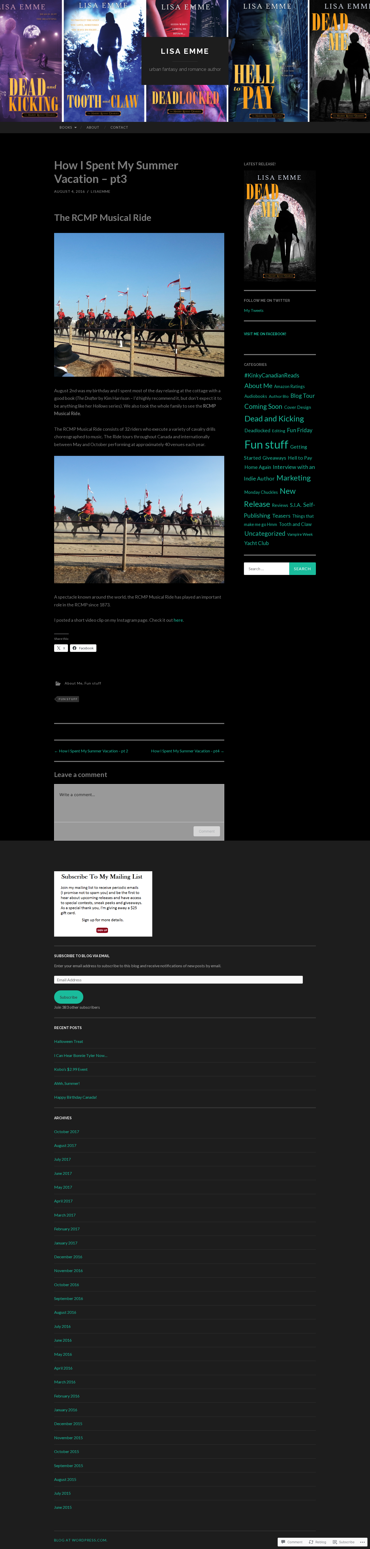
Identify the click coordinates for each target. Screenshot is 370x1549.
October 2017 (66, 1131)
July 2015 (62, 1493)
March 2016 (65, 1381)
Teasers (281, 515)
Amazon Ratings (289, 386)
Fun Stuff (68, 699)
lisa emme (185, 51)
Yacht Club (256, 543)
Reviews (280, 505)
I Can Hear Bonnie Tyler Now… (80, 1055)
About (93, 127)
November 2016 (68, 1270)
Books (66, 127)
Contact (119, 127)
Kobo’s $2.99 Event (71, 1069)
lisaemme (100, 191)
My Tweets (254, 310)
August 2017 (65, 1145)
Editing (278, 430)
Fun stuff (93, 683)
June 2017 (63, 1173)
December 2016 (68, 1256)
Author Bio (279, 396)
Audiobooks (255, 396)
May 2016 (63, 1354)
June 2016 (63, 1340)
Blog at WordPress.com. (80, 1540)
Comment (207, 831)
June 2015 (63, 1507)
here (178, 620)
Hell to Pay (300, 458)
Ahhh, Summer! (67, 1083)
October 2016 (66, 1284)
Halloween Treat (68, 1041)
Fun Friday (299, 430)
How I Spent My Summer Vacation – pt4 (187, 750)
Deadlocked (257, 430)
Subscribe (68, 997)
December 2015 (68, 1423)
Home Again (257, 467)
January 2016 (65, 1409)
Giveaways (274, 458)
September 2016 (68, 1298)
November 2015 (68, 1437)
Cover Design (297, 407)
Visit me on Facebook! (265, 334)
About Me (74, 683)
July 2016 (62, 1326)
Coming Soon (263, 406)
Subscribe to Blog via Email (82, 956)
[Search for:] (280, 568)
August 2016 (65, 1312)
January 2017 (65, 1242)
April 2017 (63, 1200)
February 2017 (67, 1228)
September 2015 (68, 1465)
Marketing (293, 477)
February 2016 (67, 1395)
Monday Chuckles (261, 492)
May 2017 (63, 1187)
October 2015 (66, 1451)
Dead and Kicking (274, 418)
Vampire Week (300, 534)
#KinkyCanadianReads (271, 375)
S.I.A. (296, 505)
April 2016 (63, 1368)
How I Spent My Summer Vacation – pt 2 (91, 750)
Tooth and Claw (295, 524)
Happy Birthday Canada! (75, 1097)
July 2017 (62, 1159)
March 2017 (65, 1215)
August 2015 (65, 1479)
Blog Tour (302, 395)
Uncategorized (264, 533)
